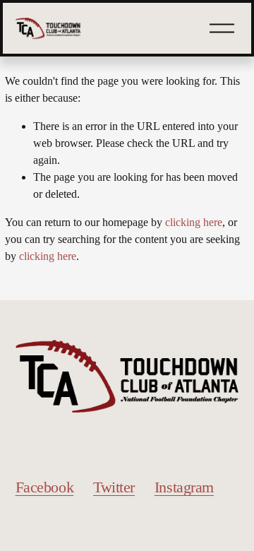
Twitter (114, 487)
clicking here (193, 222)
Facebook (45, 487)
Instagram (184, 487)
